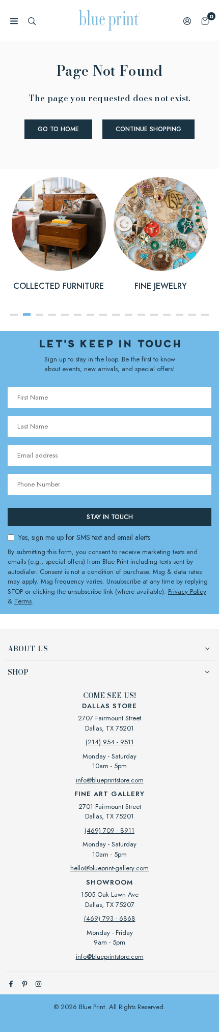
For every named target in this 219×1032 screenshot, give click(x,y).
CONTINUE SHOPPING (148, 129)
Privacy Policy (187, 591)
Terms (23, 601)
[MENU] (14, 20)
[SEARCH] (32, 20)
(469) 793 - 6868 (109, 918)
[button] (205, 20)
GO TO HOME (58, 129)
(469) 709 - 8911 (109, 830)
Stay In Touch (110, 517)
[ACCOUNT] (187, 20)
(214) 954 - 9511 (110, 742)
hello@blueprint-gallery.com (109, 868)
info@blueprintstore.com (110, 780)
